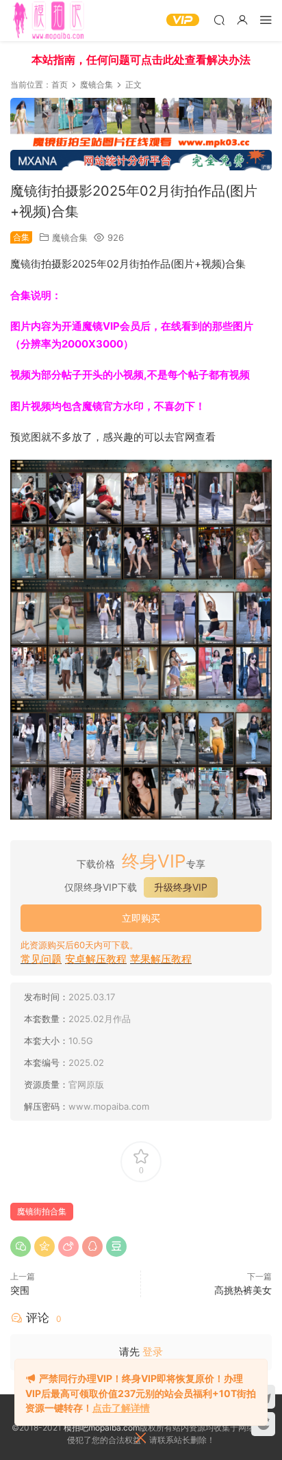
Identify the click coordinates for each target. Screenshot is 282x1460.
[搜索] (219, 19)
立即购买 (141, 918)
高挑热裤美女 (243, 1290)
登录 (152, 1351)
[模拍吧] (50, 20)
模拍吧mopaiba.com (102, 1427)
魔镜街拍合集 (41, 1211)
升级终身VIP (180, 887)
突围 (19, 1290)
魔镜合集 (70, 237)
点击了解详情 (121, 1407)
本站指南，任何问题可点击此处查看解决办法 (141, 59)
